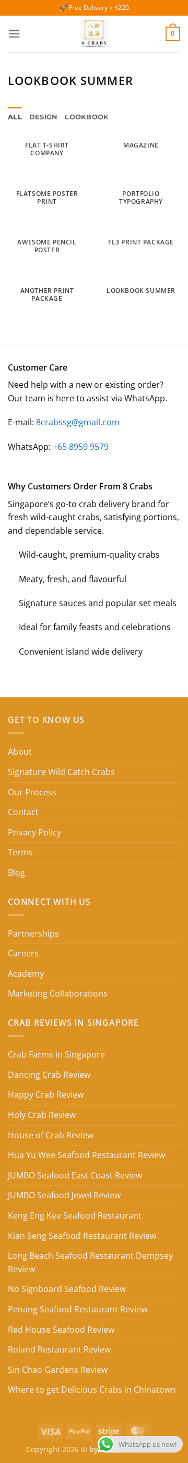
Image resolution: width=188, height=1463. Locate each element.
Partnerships (33, 933)
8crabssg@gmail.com (78, 422)
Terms (20, 852)
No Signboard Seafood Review (67, 1289)
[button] (14, 33)
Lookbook (87, 117)
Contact (23, 812)
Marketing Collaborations (58, 993)
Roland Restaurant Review (59, 1349)
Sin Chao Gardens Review (58, 1369)
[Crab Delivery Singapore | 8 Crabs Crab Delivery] (94, 34)
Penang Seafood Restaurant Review (77, 1309)
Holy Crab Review (42, 1115)
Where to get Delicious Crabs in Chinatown (92, 1389)
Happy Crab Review (46, 1094)
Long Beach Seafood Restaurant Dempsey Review (90, 1262)
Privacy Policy (34, 832)
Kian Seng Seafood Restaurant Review (82, 1235)
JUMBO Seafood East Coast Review (75, 1175)
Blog (16, 872)
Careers (23, 953)
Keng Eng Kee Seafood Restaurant (75, 1215)
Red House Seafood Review (61, 1329)
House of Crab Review (50, 1135)
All (15, 117)
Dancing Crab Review (49, 1074)
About (20, 751)
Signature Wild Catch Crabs (61, 772)
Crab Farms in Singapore (56, 1054)
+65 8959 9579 (81, 446)
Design (43, 117)
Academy (26, 973)
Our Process (32, 792)
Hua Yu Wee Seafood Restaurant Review (86, 1155)
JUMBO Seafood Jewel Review (64, 1195)
